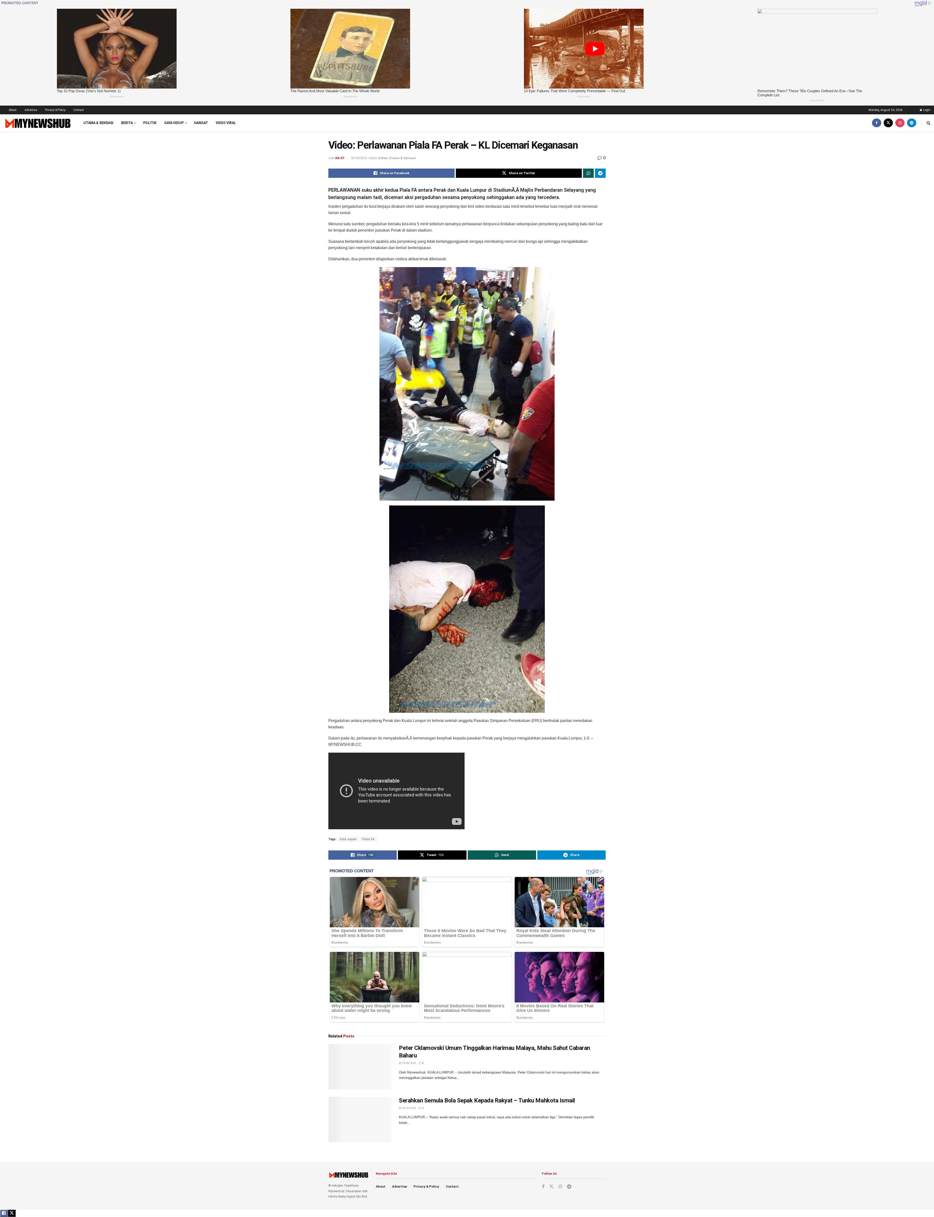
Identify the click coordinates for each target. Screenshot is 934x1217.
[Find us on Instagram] (900, 123)
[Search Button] (928, 123)
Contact (78, 110)
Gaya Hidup (174, 123)
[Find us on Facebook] (876, 123)
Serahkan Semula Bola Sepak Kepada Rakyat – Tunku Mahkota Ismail (487, 1100)
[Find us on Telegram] (911, 123)
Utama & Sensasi (98, 123)
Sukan (383, 158)
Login (926, 110)
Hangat (201, 123)
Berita (127, 123)
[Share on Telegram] (600, 173)
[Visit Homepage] (37, 123)
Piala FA (368, 839)
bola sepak (348, 839)
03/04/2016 (359, 158)
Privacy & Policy (55, 110)
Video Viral (226, 123)
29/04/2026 (408, 1108)
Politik (149, 123)
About (13, 110)
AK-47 (339, 158)
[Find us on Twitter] (888, 123)
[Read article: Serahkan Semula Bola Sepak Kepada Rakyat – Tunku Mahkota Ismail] (360, 1119)
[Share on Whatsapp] (588, 173)
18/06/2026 (408, 1063)
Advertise (31, 110)
